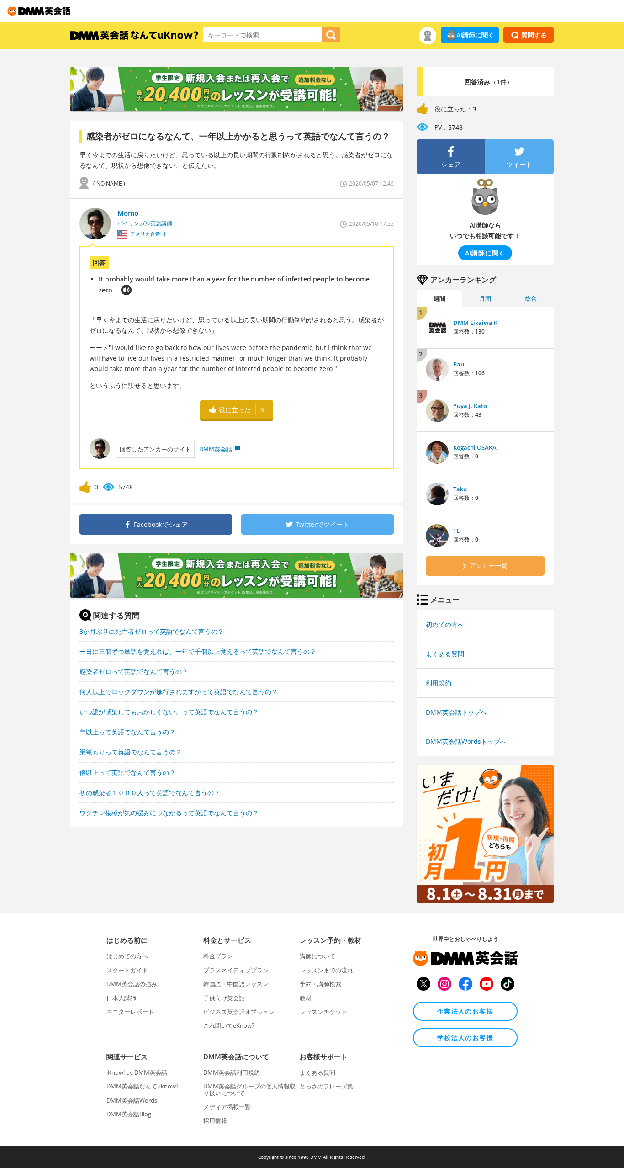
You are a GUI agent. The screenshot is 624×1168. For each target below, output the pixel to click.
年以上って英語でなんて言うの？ (127, 731)
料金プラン (218, 956)
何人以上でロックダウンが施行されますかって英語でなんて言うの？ (178, 691)
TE (456, 530)
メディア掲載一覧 (227, 1107)
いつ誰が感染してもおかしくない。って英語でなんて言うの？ (169, 711)
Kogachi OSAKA (475, 447)
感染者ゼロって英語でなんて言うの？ (133, 671)
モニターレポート (130, 1012)
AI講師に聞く (475, 35)
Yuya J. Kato (470, 406)
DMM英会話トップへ (456, 712)
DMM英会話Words (131, 1100)
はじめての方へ (127, 956)
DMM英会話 (215, 449)
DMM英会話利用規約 (231, 1072)
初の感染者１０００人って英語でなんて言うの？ (149, 792)
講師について (317, 956)
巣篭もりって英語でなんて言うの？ (130, 752)
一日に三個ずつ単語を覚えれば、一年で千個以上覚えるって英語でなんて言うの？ (197, 651)
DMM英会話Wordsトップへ (466, 741)
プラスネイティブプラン (236, 970)
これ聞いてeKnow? (228, 1025)
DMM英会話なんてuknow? (142, 1086)
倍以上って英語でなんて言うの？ (127, 772)
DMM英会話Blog (128, 1114)
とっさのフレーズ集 (326, 1086)
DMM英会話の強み (131, 984)
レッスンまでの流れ (326, 970)
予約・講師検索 (320, 984)
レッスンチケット (323, 1012)
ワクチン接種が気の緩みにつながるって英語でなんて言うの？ (169, 812)
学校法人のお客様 (465, 1037)
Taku (460, 489)
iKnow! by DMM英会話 (136, 1072)
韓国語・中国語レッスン (236, 984)
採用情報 (215, 1120)
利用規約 (438, 683)
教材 (306, 998)
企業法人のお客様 (465, 1011)
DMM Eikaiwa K (475, 323)
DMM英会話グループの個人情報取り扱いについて (249, 1089)
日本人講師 (121, 998)
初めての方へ (445, 624)
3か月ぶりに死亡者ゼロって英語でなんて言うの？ (151, 631)
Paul (459, 364)
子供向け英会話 (224, 998)
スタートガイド (127, 970)
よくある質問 (445, 653)
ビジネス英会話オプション (239, 1012)
